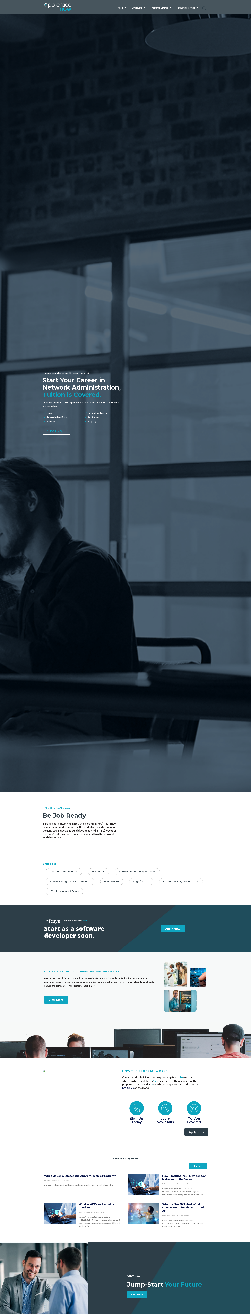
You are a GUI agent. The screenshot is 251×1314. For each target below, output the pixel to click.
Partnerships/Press (186, 8)
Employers (137, 8)
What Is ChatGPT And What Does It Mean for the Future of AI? (183, 1208)
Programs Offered (159, 8)
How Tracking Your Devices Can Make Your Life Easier (184, 1177)
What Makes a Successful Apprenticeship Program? (80, 1176)
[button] (204, 8)
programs (128, 1088)
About (120, 8)
